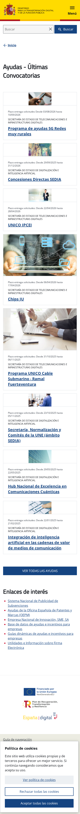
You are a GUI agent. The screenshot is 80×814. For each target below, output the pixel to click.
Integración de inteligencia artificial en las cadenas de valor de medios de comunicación (39, 542)
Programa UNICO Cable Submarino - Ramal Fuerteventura (30, 379)
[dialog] (39, 776)
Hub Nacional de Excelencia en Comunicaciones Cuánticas (37, 489)
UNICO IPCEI (20, 225)
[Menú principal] (72, 10)
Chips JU (16, 299)
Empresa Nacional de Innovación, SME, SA (38, 619)
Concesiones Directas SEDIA (34, 179)
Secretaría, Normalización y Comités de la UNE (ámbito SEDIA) (34, 435)
